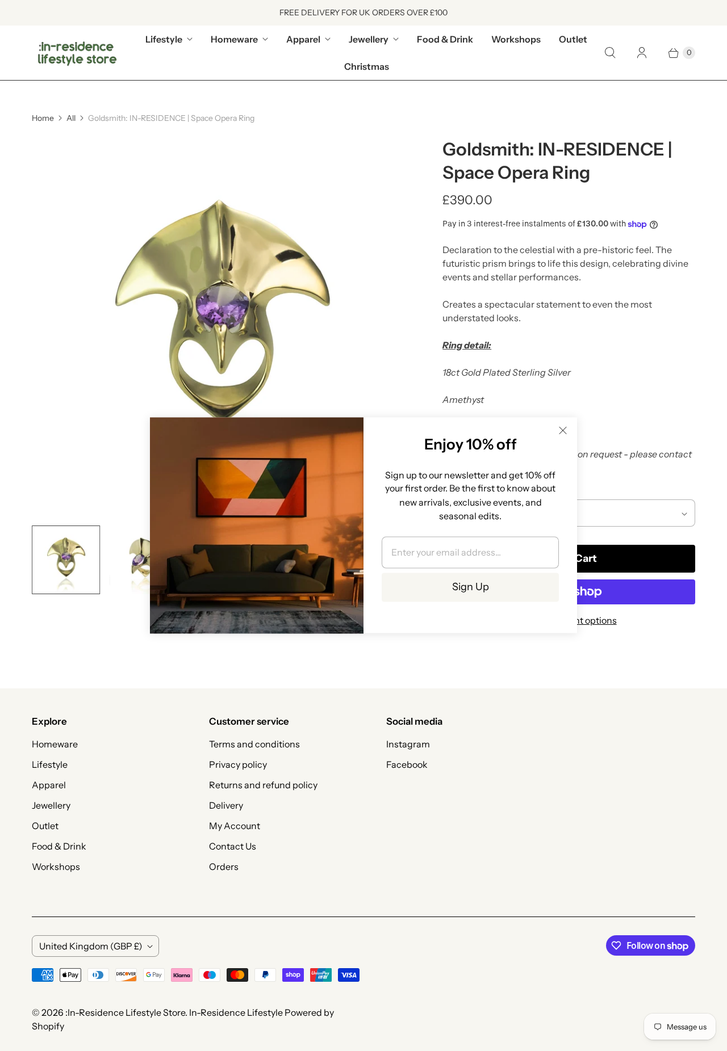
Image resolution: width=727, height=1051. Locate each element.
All (71, 118)
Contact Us (232, 846)
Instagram (408, 744)
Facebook (407, 764)
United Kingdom (91, 946)
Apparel (303, 39)
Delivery (226, 805)
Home (43, 118)
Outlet (573, 39)
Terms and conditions (254, 744)
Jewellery (368, 39)
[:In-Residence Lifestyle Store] (77, 52)
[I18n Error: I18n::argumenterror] (66, 560)
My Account (234, 825)
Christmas (366, 66)
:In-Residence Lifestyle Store (125, 1012)
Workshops (516, 39)
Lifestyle (163, 39)
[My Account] (642, 52)
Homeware (234, 39)
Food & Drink (445, 39)
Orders (224, 866)
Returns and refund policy (263, 785)
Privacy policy (238, 764)
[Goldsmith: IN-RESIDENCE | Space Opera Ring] (221, 327)
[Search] (610, 52)
